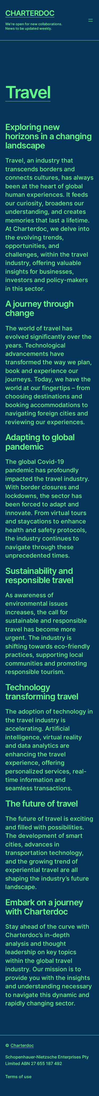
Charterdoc (29, 13)
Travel (27, 92)
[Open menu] (90, 20)
